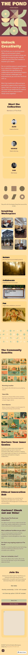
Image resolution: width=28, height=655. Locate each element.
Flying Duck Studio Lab (13, 646)
